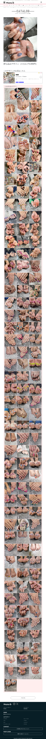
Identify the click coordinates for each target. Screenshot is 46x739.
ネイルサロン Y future (21, 76)
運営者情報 (25, 708)
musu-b (4, 7)
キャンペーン (7, 714)
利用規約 (4, 708)
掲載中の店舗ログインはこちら (23, 733)
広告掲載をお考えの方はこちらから (23, 728)
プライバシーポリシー (7, 707)
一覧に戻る (23, 697)
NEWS (5, 712)
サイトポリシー (26, 707)
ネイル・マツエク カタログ (21, 7)
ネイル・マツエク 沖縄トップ (11, 7)
